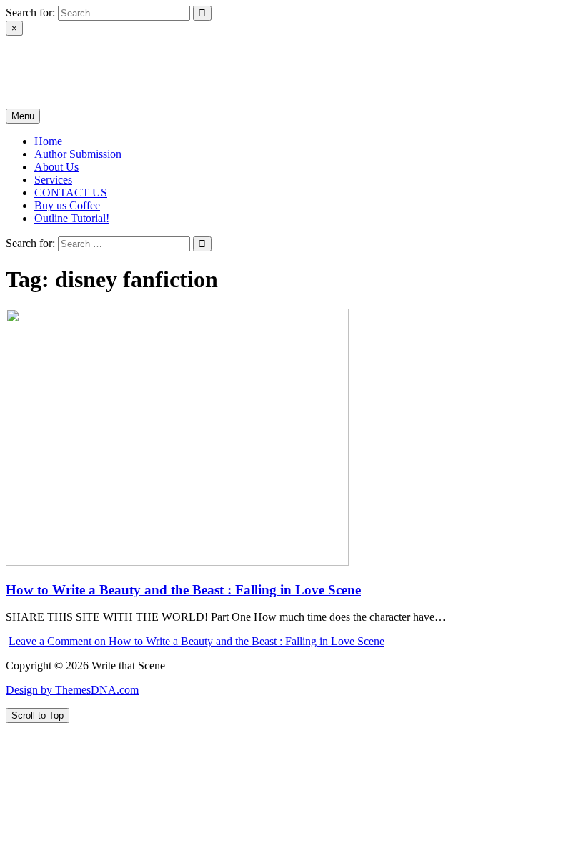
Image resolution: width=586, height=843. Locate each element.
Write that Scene (42, 66)
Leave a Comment (196, 641)
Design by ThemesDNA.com (72, 690)
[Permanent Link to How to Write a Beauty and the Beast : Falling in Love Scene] (177, 562)
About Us (56, 167)
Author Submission (77, 154)
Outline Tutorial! (71, 218)
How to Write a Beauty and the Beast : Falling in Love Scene (183, 589)
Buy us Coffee (67, 205)
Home (48, 141)
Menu (22, 116)
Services (53, 180)
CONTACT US (70, 192)
